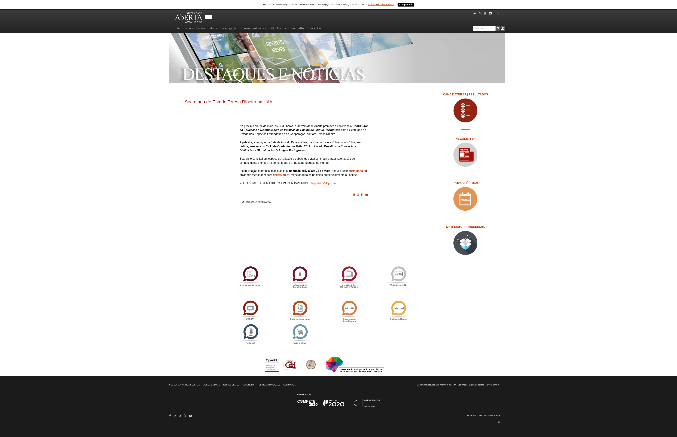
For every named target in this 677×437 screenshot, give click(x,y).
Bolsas (200, 28)
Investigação (229, 28)
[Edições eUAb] (398, 276)
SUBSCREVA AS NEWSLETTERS (184, 385)
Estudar (213, 28)
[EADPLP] (355, 365)
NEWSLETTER (465, 138)
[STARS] (311, 365)
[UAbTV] (250, 310)
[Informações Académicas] (299, 276)
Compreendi (405, 4)
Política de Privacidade (381, 4)
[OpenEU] (272, 365)
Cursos (188, 28)
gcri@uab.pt (281, 174)
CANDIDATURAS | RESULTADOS (465, 94)
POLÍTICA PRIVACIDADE (269, 385)
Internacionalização (253, 28)
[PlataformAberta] (250, 276)
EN (502, 13)
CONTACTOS (289, 385)
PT (498, 13)
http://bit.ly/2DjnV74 (323, 183)
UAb (179, 28)
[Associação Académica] (349, 310)
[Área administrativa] (498, 422)
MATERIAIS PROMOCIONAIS (465, 226)
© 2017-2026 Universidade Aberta (483, 415)
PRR (271, 28)
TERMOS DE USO (231, 385)
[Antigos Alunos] (398, 310)
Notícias (282, 28)
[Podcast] (250, 334)
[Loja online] (299, 334)
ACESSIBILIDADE (211, 385)
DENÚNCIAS (248, 385)
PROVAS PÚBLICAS (465, 183)
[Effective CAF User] (290, 365)
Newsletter (297, 28)
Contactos (314, 28)
